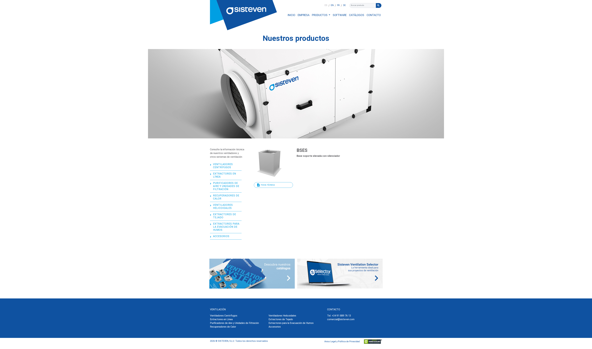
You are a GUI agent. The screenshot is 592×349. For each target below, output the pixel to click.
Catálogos (356, 15)
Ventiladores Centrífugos (223, 166)
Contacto (374, 15)
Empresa (303, 15)
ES (326, 5)
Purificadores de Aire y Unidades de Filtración (226, 186)
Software (340, 15)
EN (332, 5)
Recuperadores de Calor (226, 197)
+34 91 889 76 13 (341, 315)
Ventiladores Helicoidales (223, 206)
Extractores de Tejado (224, 216)
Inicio (291, 15)
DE (344, 5)
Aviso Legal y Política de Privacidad (342, 341)
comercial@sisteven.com (340, 319)
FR (338, 5)
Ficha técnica (268, 185)
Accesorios (221, 236)
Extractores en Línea (224, 175)
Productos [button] (320, 15)
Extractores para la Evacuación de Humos (226, 226)
